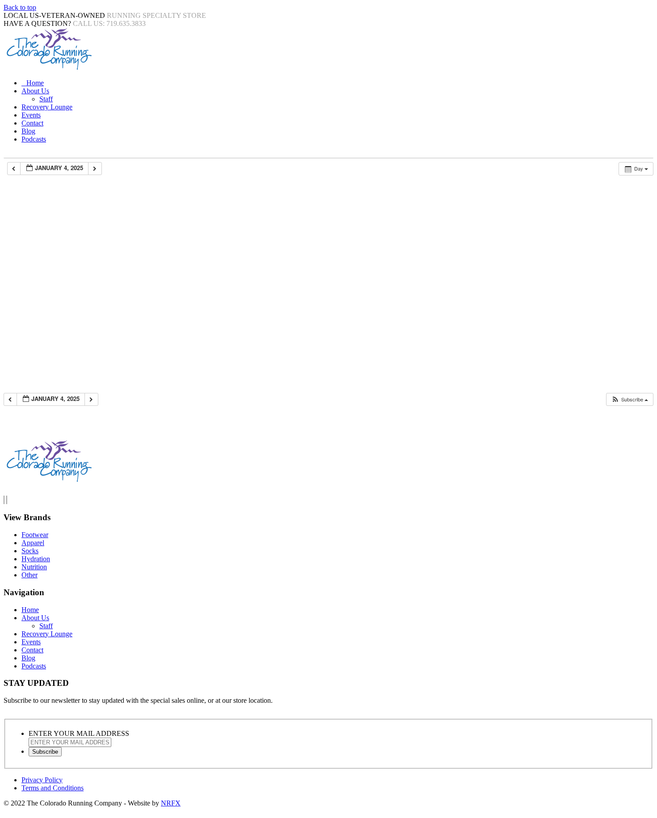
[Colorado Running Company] (48, 67)
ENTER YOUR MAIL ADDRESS (79, 733)
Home (35, 83)
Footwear (34, 534)
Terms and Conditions (52, 788)
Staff (46, 99)
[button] (629, 399)
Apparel (32, 543)
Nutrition (34, 567)
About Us (35, 91)
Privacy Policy (42, 780)
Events (31, 115)
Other (29, 575)
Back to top (20, 7)
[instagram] (6, 500)
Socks (29, 551)
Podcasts (33, 139)
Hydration (35, 559)
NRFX (171, 803)
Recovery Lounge (46, 107)
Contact (32, 123)
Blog (28, 131)
